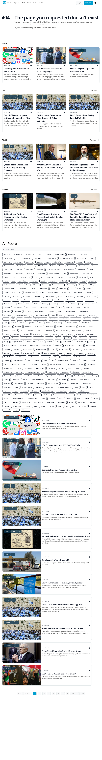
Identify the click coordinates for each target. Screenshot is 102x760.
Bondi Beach (25, 300)
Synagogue (38, 296)
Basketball (7, 383)
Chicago (61, 368)
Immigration (17, 311)
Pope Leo (49, 338)
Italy (73, 406)
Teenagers (7, 311)
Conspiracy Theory (9, 288)
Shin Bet (73, 304)
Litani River (49, 330)
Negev (6, 319)
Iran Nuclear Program (62, 330)
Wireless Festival (81, 258)
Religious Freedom (17, 342)
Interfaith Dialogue (9, 292)
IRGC (91, 342)
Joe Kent (43, 406)
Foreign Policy (8, 258)
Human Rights (22, 288)
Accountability (71, 285)
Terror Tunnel (38, 326)
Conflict (60, 307)
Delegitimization (87, 273)
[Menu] (95, 2)
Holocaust (70, 398)
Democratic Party (18, 361)
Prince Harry (30, 273)
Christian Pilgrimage (47, 391)
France (6, 338)
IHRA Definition (17, 406)
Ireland (16, 300)
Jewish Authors (78, 292)
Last (82, 694)
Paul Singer (82, 285)
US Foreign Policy (30, 292)
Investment (34, 281)
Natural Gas (50, 277)
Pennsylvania (29, 270)
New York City (18, 262)
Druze (43, 398)
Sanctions (14, 338)
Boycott (61, 315)
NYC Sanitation (47, 300)
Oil (67, 406)
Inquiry (60, 406)
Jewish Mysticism (51, 258)
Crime (5, 364)
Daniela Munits (8, 357)
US (41, 277)
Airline (19, 285)
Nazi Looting (92, 395)
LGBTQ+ (91, 387)
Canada (43, 281)
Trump (15, 391)
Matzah (6, 330)
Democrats (7, 262)
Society (83, 281)
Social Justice (7, 387)
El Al (17, 258)
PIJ (31, 315)
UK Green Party (27, 353)
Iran (62, 334)
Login (79, 3)
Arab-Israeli (63, 281)
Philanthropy (49, 387)
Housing (6, 406)
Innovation (39, 387)
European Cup (30, 254)
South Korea (7, 326)
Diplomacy (45, 304)
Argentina (24, 391)
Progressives (38, 258)
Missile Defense (27, 349)
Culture (56, 357)
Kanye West (65, 372)
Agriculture (31, 323)
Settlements (40, 383)
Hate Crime (72, 277)
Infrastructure (66, 292)
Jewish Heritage (58, 323)
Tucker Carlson (83, 311)
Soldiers (78, 368)
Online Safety (57, 262)
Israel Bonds (38, 376)
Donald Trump (34, 345)
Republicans (81, 402)
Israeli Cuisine (38, 338)
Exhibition (27, 326)
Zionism (39, 262)
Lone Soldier (50, 402)
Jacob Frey (28, 376)
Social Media (36, 334)
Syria (68, 376)
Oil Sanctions (25, 410)
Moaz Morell (19, 273)
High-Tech (82, 326)
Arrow (28, 304)
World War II (79, 334)
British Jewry (83, 254)
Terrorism (26, 334)
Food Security (8, 270)
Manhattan (58, 345)
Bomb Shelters (62, 391)
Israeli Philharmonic (21, 315)
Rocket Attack (69, 296)
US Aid (59, 296)
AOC (35, 277)
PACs (83, 387)
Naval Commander (41, 315)
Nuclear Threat (87, 372)
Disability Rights (86, 383)
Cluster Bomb (71, 266)
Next (73, 694)
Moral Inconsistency (40, 319)
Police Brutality (67, 342)
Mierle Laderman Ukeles (64, 387)
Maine (48, 323)
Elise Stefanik (72, 254)
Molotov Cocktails (53, 292)
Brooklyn (28, 319)
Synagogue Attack (41, 349)
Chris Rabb (51, 311)
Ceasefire (16, 296)
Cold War (95, 398)
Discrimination (91, 364)
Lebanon (86, 307)
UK (75, 338)
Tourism (16, 349)
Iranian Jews (29, 262)
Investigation (41, 273)
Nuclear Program (9, 285)
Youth (19, 319)
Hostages (6, 300)
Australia (79, 262)
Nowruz (80, 300)
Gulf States (87, 368)
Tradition (84, 361)
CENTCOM (19, 270)
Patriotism (40, 270)
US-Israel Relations (49, 353)
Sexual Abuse (58, 300)
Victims (40, 254)
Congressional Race (89, 349)
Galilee (15, 277)
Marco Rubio (7, 395)
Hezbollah (16, 353)
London (28, 406)
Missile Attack (66, 357)
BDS (65, 273)
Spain (78, 307)
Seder (52, 361)
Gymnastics (18, 395)
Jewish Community (54, 273)
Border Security (78, 376)
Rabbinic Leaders (63, 361)
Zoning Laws (62, 288)
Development (26, 296)
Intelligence (90, 353)
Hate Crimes (74, 383)
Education (35, 300)
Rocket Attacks (33, 364)
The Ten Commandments (57, 364)
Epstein (52, 266)
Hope (52, 307)
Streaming (30, 330)
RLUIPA (40, 330)
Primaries (54, 334)
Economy (6, 296)
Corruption (30, 383)
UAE (5, 402)
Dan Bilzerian (82, 406)
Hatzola (61, 398)
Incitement (7, 307)
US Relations (60, 277)
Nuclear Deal (63, 304)
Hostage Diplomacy (17, 398)
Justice (70, 368)
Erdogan (37, 395)
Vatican (87, 398)
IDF (24, 364)
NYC (57, 342)
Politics (53, 315)
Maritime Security (92, 376)
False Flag (73, 379)
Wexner (58, 338)
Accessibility (90, 334)
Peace (21, 330)
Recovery (86, 319)
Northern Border (52, 372)
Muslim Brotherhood (72, 323)
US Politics (91, 357)
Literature (74, 281)
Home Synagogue (53, 383)
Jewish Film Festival (41, 266)
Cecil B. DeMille (59, 254)
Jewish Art (67, 338)
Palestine (70, 395)
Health (53, 288)
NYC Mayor (89, 300)
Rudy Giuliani (51, 379)
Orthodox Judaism (27, 387)
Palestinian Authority (10, 345)
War (20, 292)
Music (40, 323)
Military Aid (75, 361)
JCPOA (91, 277)
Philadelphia (79, 353)
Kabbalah (6, 334)
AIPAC (92, 258)
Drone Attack (7, 315)
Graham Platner (70, 311)
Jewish (19, 376)
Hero (5, 323)
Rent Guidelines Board (53, 270)
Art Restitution (18, 254)
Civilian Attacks (33, 357)
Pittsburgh (88, 330)
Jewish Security (74, 273)
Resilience (52, 398)
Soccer (22, 323)
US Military (69, 307)
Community (71, 364)
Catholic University (58, 395)
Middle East (75, 372)
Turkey (95, 319)
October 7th (61, 402)
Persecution (53, 281)
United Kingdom (84, 379)
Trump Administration (32, 372)
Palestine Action (46, 345)
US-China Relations (79, 357)
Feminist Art (92, 315)
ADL (95, 296)
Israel (93, 361)
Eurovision (45, 285)
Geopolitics (70, 315)
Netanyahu (43, 307)
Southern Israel (27, 258)
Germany (72, 391)
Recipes (61, 353)
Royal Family (64, 319)
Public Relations (49, 296)
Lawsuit (80, 345)
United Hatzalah (70, 326)
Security (91, 270)
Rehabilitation (15, 364)
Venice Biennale (83, 391)
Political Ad (7, 254)
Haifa (35, 406)
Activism (71, 402)
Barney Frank (14, 402)
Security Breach (26, 338)
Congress (41, 292)
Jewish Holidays (21, 357)
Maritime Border (8, 368)
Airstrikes (88, 262)
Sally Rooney (34, 391)
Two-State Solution (81, 342)
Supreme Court (50, 376)
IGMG (41, 342)
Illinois (70, 334)
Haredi (54, 304)
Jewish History (22, 281)
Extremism (93, 338)
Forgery (44, 364)
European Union (8, 376)
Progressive (83, 304)
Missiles (61, 266)
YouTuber (79, 288)
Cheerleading (80, 395)
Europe (16, 410)
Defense (25, 379)
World (78, 398)
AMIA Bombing (76, 330)
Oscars (20, 304)
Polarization (49, 326)
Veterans (35, 285)
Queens (94, 266)
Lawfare (49, 254)
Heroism (6, 361)
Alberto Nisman (8, 266)
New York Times (63, 349)
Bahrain (52, 406)
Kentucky (64, 383)
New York (13, 323)
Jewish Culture (26, 402)
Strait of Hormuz (83, 266)
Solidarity (37, 361)
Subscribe (88, 3)
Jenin (76, 387)
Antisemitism (7, 273)
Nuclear (6, 277)
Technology (28, 368)
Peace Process (76, 349)
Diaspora (88, 288)
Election (61, 376)
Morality (59, 326)
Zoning (6, 342)
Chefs (27, 285)
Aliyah (14, 330)
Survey (6, 379)
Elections (46, 395)
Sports (28, 361)
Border (36, 304)
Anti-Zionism (51, 368)
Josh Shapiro (62, 379)
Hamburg (6, 391)
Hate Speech (85, 323)
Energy (48, 262)
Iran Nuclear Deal (32, 398)
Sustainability (92, 402)
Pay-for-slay (82, 277)
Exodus (81, 364)
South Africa (81, 315)
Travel (46, 334)
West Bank (18, 326)
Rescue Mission (76, 319)
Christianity (83, 338)
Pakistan (52, 349)
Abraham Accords (9, 304)
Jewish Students (39, 311)
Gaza (29, 266)
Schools (69, 353)
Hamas (38, 353)
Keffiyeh (34, 307)
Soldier (91, 326)
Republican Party (25, 277)
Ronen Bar (16, 334)
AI (43, 372)
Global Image (69, 262)
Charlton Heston (31, 342)
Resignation (53, 319)
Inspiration (7, 349)
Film (88, 296)
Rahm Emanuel (69, 345)
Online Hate (15, 379)
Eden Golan (81, 270)
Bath (94, 379)
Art (27, 307)
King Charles (70, 300)
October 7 (28, 311)
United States (18, 307)
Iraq (13, 281)
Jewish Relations (38, 402)
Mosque (93, 304)
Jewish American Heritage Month (13, 372)
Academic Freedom (57, 285)
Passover (49, 342)
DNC (71, 288)
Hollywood (80, 296)
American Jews (43, 288)
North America (40, 368)
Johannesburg (46, 357)
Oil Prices (6, 353)
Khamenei (7, 410)
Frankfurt (28, 395)
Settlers (60, 311)
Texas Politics (20, 266)
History (33, 288)
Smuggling (23, 345)
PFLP (45, 361)
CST (13, 319)
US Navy (91, 285)
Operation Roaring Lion (66, 258)
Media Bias (93, 406)
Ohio (16, 387)
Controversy (92, 281)
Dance (19, 368)
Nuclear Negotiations (37, 379)
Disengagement (18, 383)
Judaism (89, 292)
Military (6, 398)
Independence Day (69, 270)
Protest (6, 281)
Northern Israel (90, 345)
